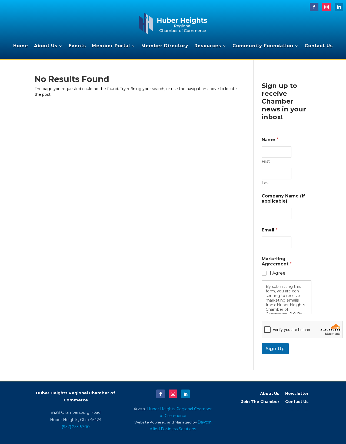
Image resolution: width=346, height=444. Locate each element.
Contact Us (319, 45)
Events (77, 45)
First (266, 161)
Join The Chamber (260, 402)
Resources (207, 45)
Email (270, 230)
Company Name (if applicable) (283, 198)
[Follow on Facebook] (314, 7)
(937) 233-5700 (76, 426)
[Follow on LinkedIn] (339, 7)
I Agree (277, 273)
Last (266, 183)
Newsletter (296, 394)
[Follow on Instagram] (326, 7)
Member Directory (164, 45)
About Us (45, 45)
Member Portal (111, 45)
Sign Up (275, 348)
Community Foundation (262, 45)
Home (20, 45)
